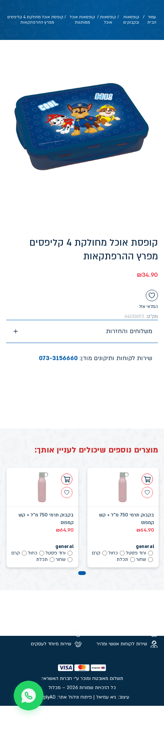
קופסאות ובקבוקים (131, 19)
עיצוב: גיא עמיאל (112, 697)
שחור (141, 559)
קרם (96, 553)
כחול (113, 553)
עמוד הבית (151, 19)
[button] (82, 573)
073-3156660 (58, 358)
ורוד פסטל (136, 553)
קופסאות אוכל (108, 19)
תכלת (122, 559)
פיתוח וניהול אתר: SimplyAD (63, 697)
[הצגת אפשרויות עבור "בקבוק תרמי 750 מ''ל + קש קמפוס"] (147, 479)
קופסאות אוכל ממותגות (82, 19)
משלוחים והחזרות (129, 331)
